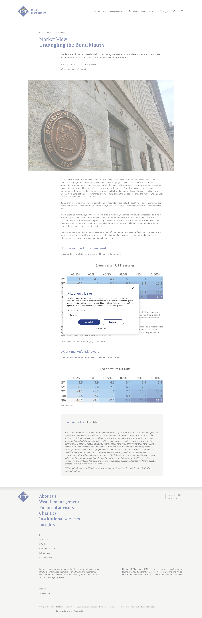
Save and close (101, 329)
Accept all (89, 322)
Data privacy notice (77, 310)
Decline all (113, 322)
